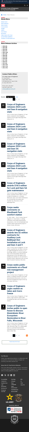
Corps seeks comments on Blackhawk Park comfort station (14, 211)
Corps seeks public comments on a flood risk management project (17, 268)
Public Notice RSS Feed (14, 341)
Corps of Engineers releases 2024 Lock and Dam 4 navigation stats (17, 167)
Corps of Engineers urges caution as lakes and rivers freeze (16, 290)
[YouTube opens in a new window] (14, 375)
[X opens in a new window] (5, 375)
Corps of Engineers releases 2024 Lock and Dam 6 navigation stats (17, 128)
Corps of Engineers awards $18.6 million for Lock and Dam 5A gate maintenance (17, 187)
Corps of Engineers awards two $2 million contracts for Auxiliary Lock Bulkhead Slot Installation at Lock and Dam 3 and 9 (17, 237)
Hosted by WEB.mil (14, 405)
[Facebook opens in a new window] (2, 375)
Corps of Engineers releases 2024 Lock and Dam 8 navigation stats (17, 108)
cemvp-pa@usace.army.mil (8, 89)
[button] (7, 2)
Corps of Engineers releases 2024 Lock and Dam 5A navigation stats (16, 147)
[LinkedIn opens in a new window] (11, 375)
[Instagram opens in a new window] (8, 375)
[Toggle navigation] (27, 5)
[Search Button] (24, 5)
